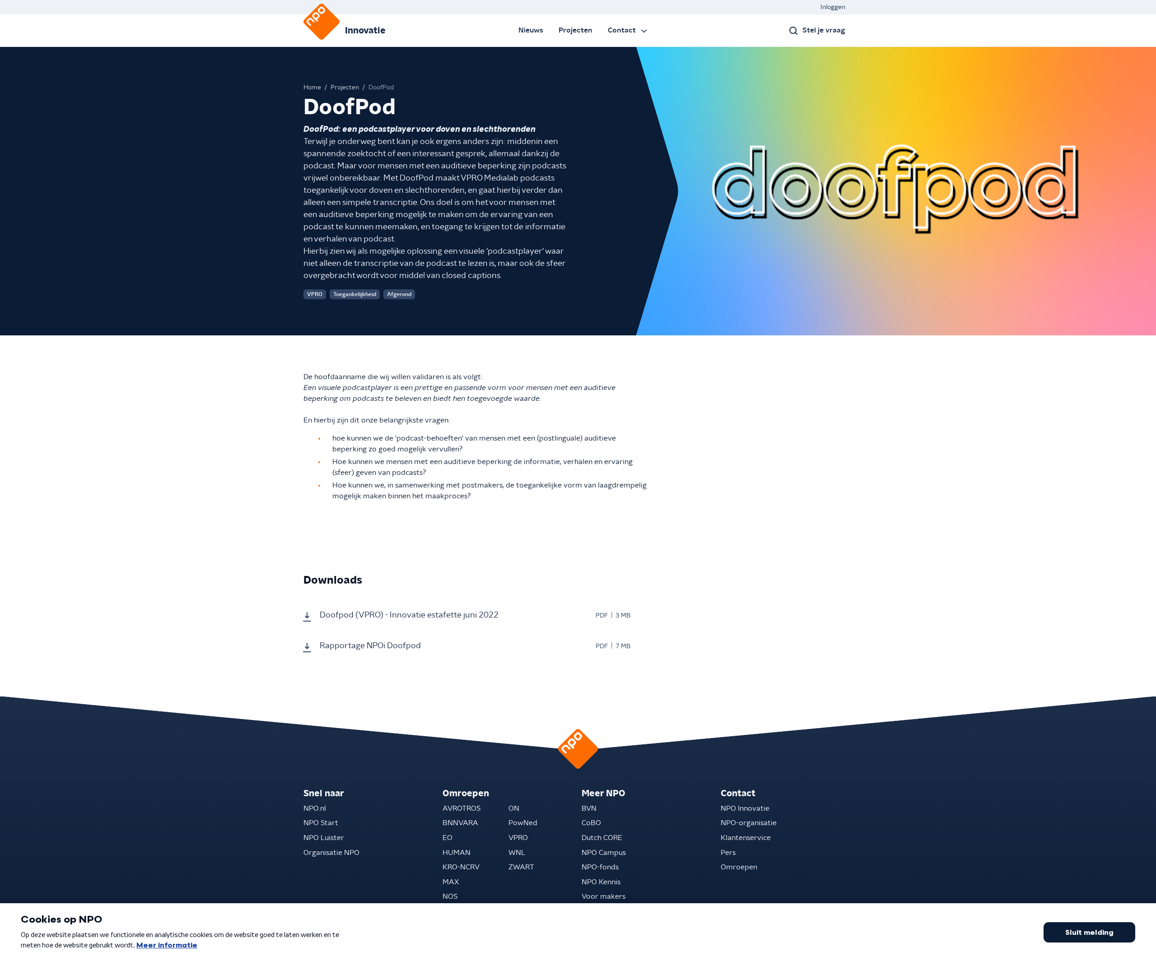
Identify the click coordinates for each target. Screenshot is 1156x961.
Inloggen (832, 7)
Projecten (575, 30)
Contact (622, 30)
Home (312, 87)
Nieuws (530, 30)
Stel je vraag (823, 30)
